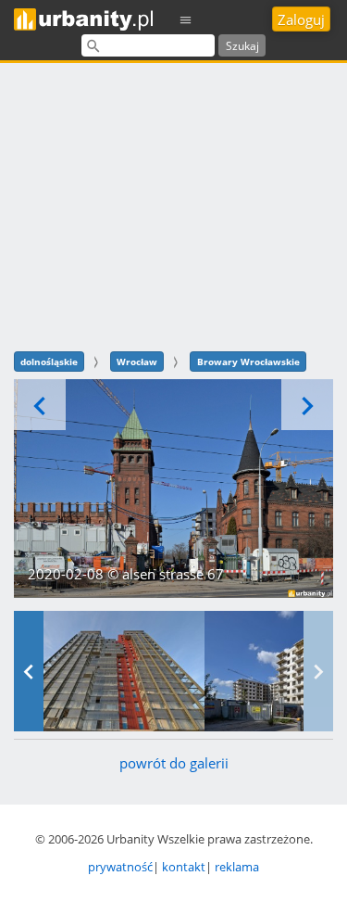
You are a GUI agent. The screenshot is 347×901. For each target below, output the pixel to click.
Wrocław (137, 361)
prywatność (120, 866)
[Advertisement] (173, 204)
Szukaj (242, 46)
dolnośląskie (49, 361)
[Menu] (186, 19)
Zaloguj (301, 19)
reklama (237, 866)
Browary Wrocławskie (248, 361)
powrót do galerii (174, 763)
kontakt (183, 866)
